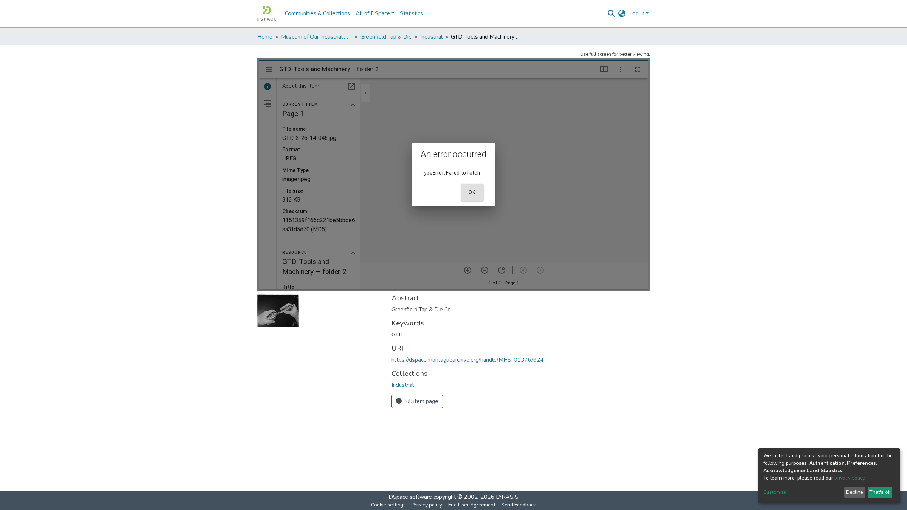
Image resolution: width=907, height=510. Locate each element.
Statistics (411, 13)
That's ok (879, 492)
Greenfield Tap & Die (386, 37)
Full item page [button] (420, 401)
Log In (636, 13)
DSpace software (410, 497)
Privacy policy (427, 505)
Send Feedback (518, 505)
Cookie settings (388, 505)
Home (264, 37)
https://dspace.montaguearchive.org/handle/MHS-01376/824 (467, 360)
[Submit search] (611, 13)
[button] (622, 13)
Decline (854, 492)
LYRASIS (507, 497)
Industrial (431, 37)
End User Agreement (471, 505)
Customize (774, 492)
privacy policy (849, 478)
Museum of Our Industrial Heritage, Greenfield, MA (316, 37)
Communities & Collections (317, 13)
